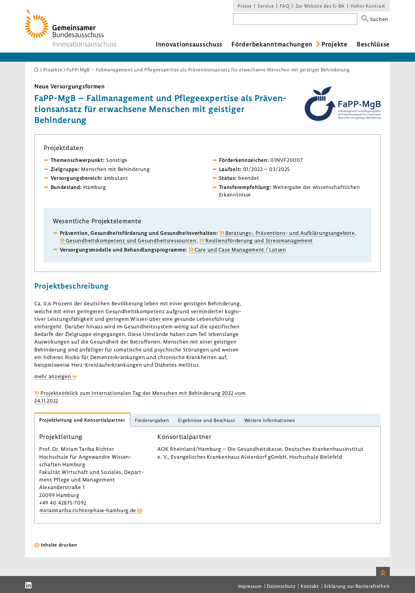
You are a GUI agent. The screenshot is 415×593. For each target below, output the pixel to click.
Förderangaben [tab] (152, 420)
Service (266, 6)
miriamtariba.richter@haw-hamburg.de (87, 510)
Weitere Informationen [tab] (269, 420)
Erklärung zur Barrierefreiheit (357, 586)
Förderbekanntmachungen (272, 44)
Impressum (250, 586)
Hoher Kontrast (368, 6)
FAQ (284, 6)
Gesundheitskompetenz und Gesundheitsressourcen (131, 240)
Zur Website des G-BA (321, 6)
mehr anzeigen (52, 376)
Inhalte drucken (59, 545)
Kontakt (310, 586)
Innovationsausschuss (189, 44)
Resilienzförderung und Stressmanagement (259, 240)
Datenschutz (281, 586)
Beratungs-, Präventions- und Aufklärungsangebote (290, 233)
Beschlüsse (373, 44)
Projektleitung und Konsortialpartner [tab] (82, 420)
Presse (245, 6)
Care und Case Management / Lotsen (240, 249)
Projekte (334, 44)
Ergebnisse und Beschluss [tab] (206, 420)
